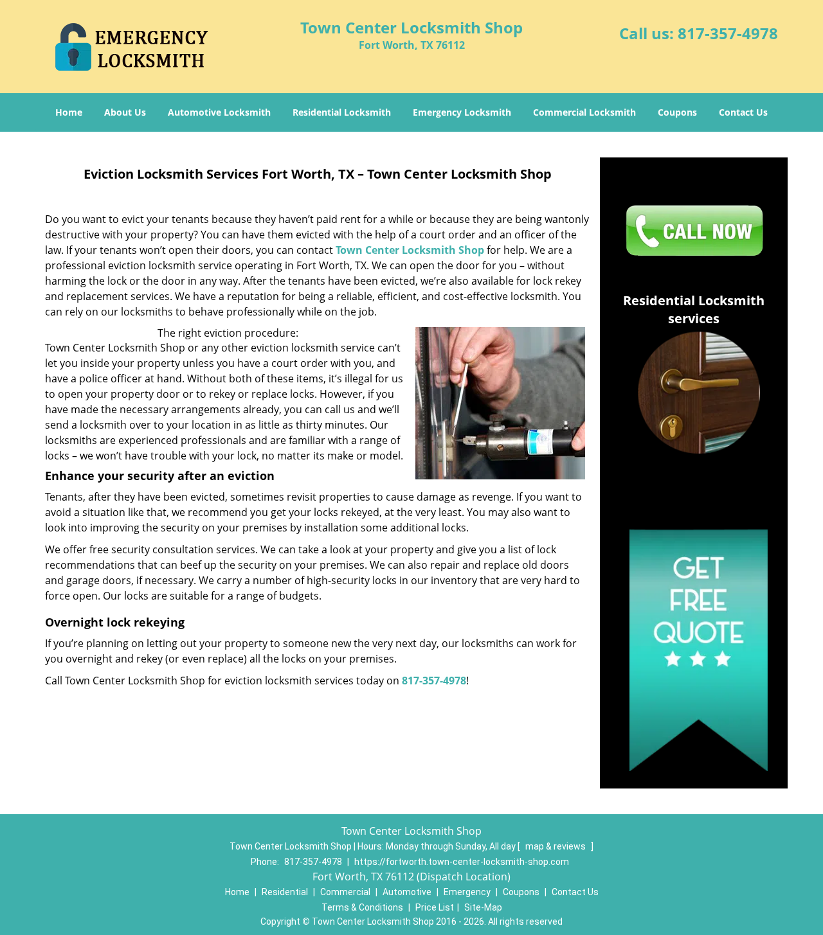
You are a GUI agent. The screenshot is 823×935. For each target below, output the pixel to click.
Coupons (677, 112)
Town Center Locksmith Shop (410, 250)
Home (68, 112)
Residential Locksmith (342, 112)
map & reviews (556, 846)
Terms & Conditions (362, 907)
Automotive (407, 892)
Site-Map (483, 907)
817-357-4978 (728, 33)
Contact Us (743, 112)
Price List (434, 907)
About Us (125, 112)
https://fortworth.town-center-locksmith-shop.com (461, 862)
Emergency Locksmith (462, 112)
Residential (285, 892)
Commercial (345, 892)
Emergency (467, 892)
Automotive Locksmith (219, 112)
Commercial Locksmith (584, 112)
